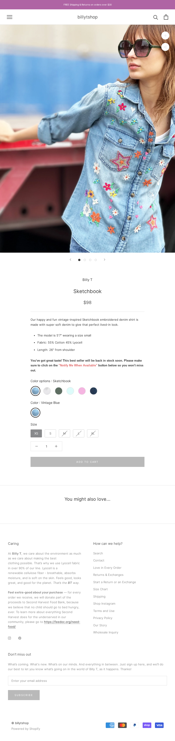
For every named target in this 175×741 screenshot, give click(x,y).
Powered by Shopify (25, 728)
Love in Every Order (107, 567)
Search (98, 553)
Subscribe (24, 695)
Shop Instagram (104, 603)
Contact (98, 560)
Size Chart (100, 589)
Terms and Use (104, 611)
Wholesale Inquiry (105, 632)
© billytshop (20, 723)
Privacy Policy (102, 618)
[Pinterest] (19, 637)
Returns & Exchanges (108, 575)
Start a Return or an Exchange (114, 582)
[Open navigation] (9, 17)
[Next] (104, 260)
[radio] (35, 391)
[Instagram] (9, 637)
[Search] (155, 17)
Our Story (100, 625)
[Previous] (70, 260)
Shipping (99, 596)
